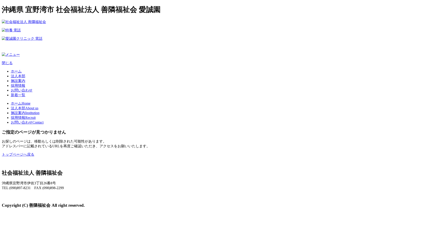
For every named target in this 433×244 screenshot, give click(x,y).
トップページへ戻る (18, 154)
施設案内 (18, 81)
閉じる (7, 63)
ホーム (16, 71)
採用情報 (18, 85)
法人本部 (18, 76)
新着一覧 (18, 95)
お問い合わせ (21, 90)
